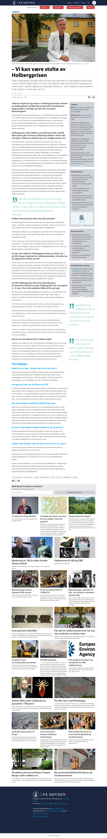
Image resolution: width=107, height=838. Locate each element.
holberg (58, 477)
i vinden (36, 477)
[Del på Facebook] (89, 97)
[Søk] (94, 3)
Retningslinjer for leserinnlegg (60, 803)
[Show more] (82, 167)
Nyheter (69, 3)
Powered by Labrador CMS (53, 835)
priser (52, 477)
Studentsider (57, 7)
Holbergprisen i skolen (79, 271)
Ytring (83, 3)
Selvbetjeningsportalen (74, 7)
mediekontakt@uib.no (57, 808)
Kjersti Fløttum (80, 107)
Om (89, 3)
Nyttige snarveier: (32, 7)
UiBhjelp (90, 7)
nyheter (75, 477)
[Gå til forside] (23, 3)
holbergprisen (45, 477)
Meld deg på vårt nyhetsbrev (41, 816)
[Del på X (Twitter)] (91, 97)
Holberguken (84, 115)
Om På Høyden (44, 803)
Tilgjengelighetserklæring (40, 813)
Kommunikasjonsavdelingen (53, 811)
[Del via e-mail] (94, 97)
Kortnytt (76, 3)
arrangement (67, 477)
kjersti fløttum (27, 477)
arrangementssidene (77, 163)
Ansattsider (44, 7)
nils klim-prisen (17, 477)
